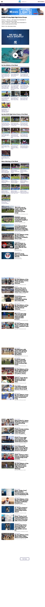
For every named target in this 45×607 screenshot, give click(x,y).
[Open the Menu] (2, 1)
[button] (6, 72)
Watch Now (41, 1)
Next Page (24, 558)
